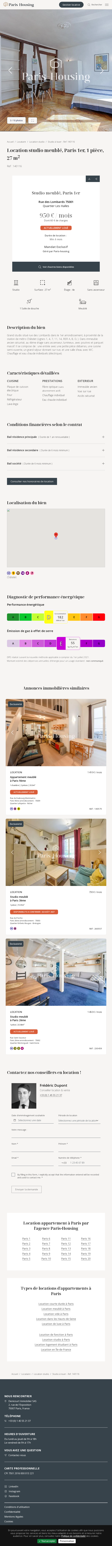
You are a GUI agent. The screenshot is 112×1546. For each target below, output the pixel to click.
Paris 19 (86, 1253)
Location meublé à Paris (56, 1308)
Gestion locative (71, 4)
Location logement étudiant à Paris (56, 1344)
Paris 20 (86, 1258)
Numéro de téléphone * (70, 1158)
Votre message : (19, 1129)
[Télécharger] (89, 179)
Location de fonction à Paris (56, 1334)
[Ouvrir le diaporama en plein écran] (32, 120)
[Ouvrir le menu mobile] (107, 5)
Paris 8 (46, 1248)
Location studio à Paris (56, 1339)
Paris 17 (86, 1243)
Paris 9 (46, 1253)
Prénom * (63, 1144)
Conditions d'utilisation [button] (17, 1507)
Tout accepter (48, 1541)
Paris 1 (26, 1238)
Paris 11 (66, 1238)
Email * (15, 1158)
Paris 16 (86, 1238)
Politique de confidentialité (73, 1536)
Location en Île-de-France (56, 1349)
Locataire (25, 1374)
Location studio (41, 1374)
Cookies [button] (8, 1521)
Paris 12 (66, 1243)
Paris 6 (46, 1238)
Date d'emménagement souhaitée (28, 1115)
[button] (102, 70)
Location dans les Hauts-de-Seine (56, 1319)
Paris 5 (26, 1258)
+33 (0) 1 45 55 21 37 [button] (51, 1095)
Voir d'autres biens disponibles (58, 266)
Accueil (15, 1374)
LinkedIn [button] (13, 1486)
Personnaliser (67, 1541)
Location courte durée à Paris (56, 1304)
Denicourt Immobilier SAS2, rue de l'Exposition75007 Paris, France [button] (22, 1405)
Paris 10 (46, 1258)
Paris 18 (86, 1248)
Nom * (15, 1144)
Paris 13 (66, 1248)
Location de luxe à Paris (56, 1324)
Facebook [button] (14, 1496)
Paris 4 (26, 1253)
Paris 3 (26, 1248)
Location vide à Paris (56, 1314)
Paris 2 (26, 1243)
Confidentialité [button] (12, 1511)
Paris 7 (46, 1243)
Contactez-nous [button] (17, 1455)
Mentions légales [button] (13, 1516)
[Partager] (96, 179)
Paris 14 (66, 1253)
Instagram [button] (14, 1491)
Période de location (67, 1115)
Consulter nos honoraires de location (32, 481)
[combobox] (62, 1163)
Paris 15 (66, 1258)
